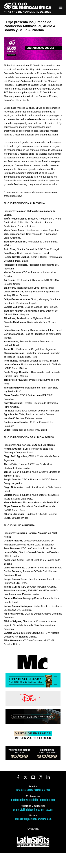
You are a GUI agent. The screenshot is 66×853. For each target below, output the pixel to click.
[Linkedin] (48, 777)
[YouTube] (33, 777)
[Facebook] (18, 777)
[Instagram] (41, 777)
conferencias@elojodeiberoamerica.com (33, 800)
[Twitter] (25, 777)
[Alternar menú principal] (61, 7)
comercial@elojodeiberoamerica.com (33, 809)
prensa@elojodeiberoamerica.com (33, 819)
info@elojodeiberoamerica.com (33, 790)
